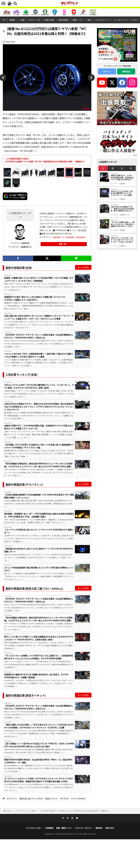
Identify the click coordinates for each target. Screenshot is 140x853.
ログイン (107, 71)
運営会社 (99, 828)
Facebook (69, 237)
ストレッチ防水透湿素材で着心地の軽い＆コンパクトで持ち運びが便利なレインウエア (38, 569)
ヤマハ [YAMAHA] (78, 798)
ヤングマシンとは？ (34, 828)
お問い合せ (109, 828)
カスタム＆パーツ (102, 20)
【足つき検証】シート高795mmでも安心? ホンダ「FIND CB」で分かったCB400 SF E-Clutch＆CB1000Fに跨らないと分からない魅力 (39, 745)
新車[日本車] (49, 20)
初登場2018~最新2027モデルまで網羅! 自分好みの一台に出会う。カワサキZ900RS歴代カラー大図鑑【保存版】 (36, 676)
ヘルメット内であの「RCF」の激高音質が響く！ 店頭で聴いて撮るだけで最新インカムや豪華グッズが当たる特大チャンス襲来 (38, 355)
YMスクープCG (34, 20)
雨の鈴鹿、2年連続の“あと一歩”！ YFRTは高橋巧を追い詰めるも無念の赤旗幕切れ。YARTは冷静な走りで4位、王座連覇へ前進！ (39, 515)
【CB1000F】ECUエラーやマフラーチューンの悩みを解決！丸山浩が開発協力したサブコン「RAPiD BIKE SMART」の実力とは (38, 336)
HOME (8, 811)
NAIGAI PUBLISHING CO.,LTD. (67, 834)
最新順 (12, 20)
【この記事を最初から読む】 (45, 160)
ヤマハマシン (11, 798)
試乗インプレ (78, 20)
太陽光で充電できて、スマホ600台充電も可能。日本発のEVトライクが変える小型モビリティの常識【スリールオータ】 (38, 427)
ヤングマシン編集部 (118, 183)
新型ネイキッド (52, 798)
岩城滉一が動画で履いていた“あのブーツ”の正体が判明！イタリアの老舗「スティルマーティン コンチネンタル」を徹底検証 (38, 279)
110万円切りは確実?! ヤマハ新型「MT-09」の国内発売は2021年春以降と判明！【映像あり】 (74, 811)
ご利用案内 (49, 828)
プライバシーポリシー (84, 828)
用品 (89, 20)
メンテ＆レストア (120, 20)
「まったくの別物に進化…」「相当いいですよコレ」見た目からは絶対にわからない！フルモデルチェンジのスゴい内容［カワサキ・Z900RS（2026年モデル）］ (122, 224)
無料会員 (126, 71)
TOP (4, 20)
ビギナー (135, 20)
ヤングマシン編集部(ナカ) (120, 215)
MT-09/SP (64, 798)
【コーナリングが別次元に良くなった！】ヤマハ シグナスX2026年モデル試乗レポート (38, 531)
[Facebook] (18, 258)
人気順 (21, 20)
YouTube (57, 237)
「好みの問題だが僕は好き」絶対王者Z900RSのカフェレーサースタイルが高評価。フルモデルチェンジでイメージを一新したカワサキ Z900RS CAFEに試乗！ (38, 465)
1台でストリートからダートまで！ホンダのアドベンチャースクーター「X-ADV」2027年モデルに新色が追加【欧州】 (122, 240)
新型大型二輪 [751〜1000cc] (31, 798)
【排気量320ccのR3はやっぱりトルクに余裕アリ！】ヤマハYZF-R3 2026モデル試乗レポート (38, 550)
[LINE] (76, 258)
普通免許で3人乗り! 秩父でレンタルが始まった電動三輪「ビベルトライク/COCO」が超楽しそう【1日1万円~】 (35, 298)
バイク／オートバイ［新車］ (25, 811)
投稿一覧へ (63, 244)
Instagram (80, 237)
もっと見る (83, 267)
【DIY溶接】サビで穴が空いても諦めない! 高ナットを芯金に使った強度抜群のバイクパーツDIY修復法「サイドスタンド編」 (38, 446)
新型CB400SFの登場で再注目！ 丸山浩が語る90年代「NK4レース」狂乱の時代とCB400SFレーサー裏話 (38, 761)
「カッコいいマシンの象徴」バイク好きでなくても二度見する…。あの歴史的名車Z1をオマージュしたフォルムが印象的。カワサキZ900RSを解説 (38, 657)
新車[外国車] (63, 20)
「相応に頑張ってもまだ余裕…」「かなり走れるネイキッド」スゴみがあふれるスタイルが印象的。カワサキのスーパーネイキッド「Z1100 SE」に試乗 (39, 726)
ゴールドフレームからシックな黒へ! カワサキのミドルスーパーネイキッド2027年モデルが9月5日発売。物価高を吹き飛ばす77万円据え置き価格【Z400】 (38, 780)
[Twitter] (47, 258)
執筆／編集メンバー (64, 828)
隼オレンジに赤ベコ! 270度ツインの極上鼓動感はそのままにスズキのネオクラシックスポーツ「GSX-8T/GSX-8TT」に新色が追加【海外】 (39, 638)
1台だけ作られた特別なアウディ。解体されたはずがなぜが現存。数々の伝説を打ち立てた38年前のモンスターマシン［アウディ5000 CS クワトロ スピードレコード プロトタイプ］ (39, 406)
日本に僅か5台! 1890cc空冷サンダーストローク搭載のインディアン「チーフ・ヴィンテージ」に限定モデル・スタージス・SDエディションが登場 (38, 317)
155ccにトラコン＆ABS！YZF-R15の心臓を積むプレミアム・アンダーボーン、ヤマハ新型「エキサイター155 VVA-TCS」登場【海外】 (39, 386)
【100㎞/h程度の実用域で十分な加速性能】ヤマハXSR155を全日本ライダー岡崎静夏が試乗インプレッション (39, 496)
